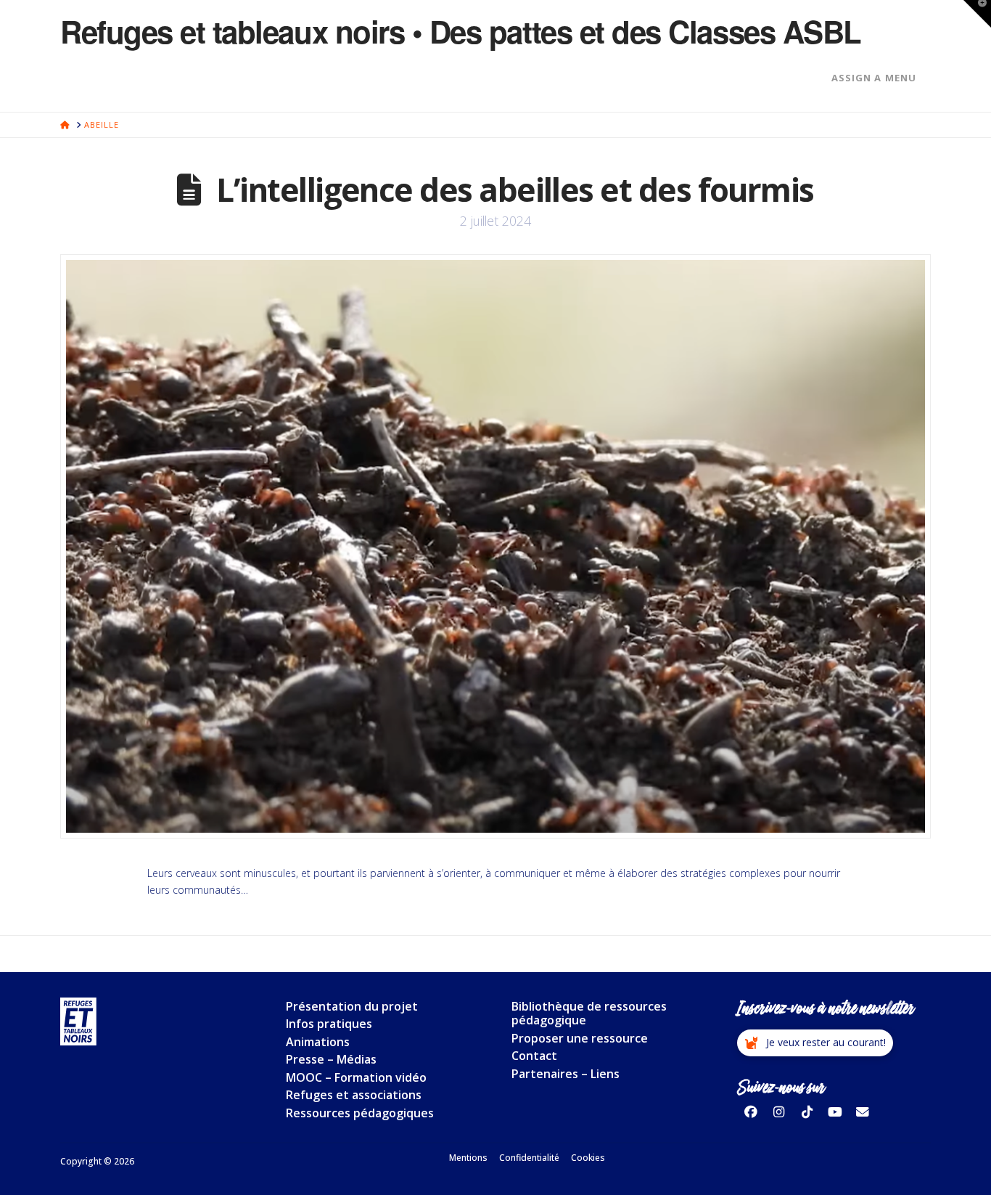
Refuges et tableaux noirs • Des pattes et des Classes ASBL (460, 31)
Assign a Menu (873, 77)
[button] (815, 1043)
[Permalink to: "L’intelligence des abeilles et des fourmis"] (495, 546)
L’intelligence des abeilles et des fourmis (514, 189)
